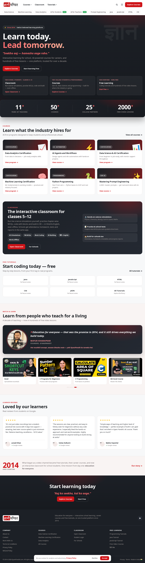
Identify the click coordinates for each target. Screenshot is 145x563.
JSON (72, 292)
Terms (128, 559)
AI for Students (58, 12)
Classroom (39, 4)
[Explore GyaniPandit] (122, 4)
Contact (5, 537)
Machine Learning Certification (49, 537)
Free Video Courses (117, 544)
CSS (138, 12)
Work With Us (8, 541)
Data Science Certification (47, 534)
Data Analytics (41, 12)
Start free (82, 499)
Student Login (79, 537)
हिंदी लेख (112, 547)
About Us (6, 534)
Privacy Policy (7, 547)
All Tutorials (119, 292)
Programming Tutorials (118, 534)
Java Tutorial (114, 537)
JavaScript (120, 12)
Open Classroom (16, 246)
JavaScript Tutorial (116, 541)
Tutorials (52, 4)
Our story (136, 465)
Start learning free (31, 68)
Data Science (9, 12)
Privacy (122, 559)
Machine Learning (24, 12)
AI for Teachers (78, 12)
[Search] (117, 4)
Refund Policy (7, 551)
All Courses (42, 544)
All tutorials (134, 271)
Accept (104, 558)
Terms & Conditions (10, 544)
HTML (130, 12)
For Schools (33, 246)
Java (111, 12)
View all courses (133, 135)
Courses (27, 4)
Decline (95, 558)
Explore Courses (133, 4)
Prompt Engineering (98, 12)
